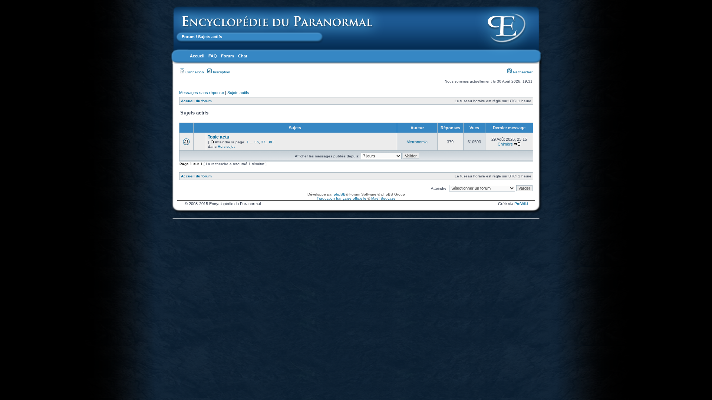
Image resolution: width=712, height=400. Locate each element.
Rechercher (522, 72)
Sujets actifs (238, 92)
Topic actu (218, 137)
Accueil (197, 56)
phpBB (340, 194)
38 (270, 142)
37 (263, 142)
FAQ (212, 56)
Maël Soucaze (383, 198)
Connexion (194, 72)
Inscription (221, 72)
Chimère (505, 144)
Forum (188, 36)
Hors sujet (226, 146)
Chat (242, 56)
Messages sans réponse (201, 92)
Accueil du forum (196, 101)
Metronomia (417, 142)
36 (256, 142)
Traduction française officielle (341, 198)
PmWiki (521, 203)
